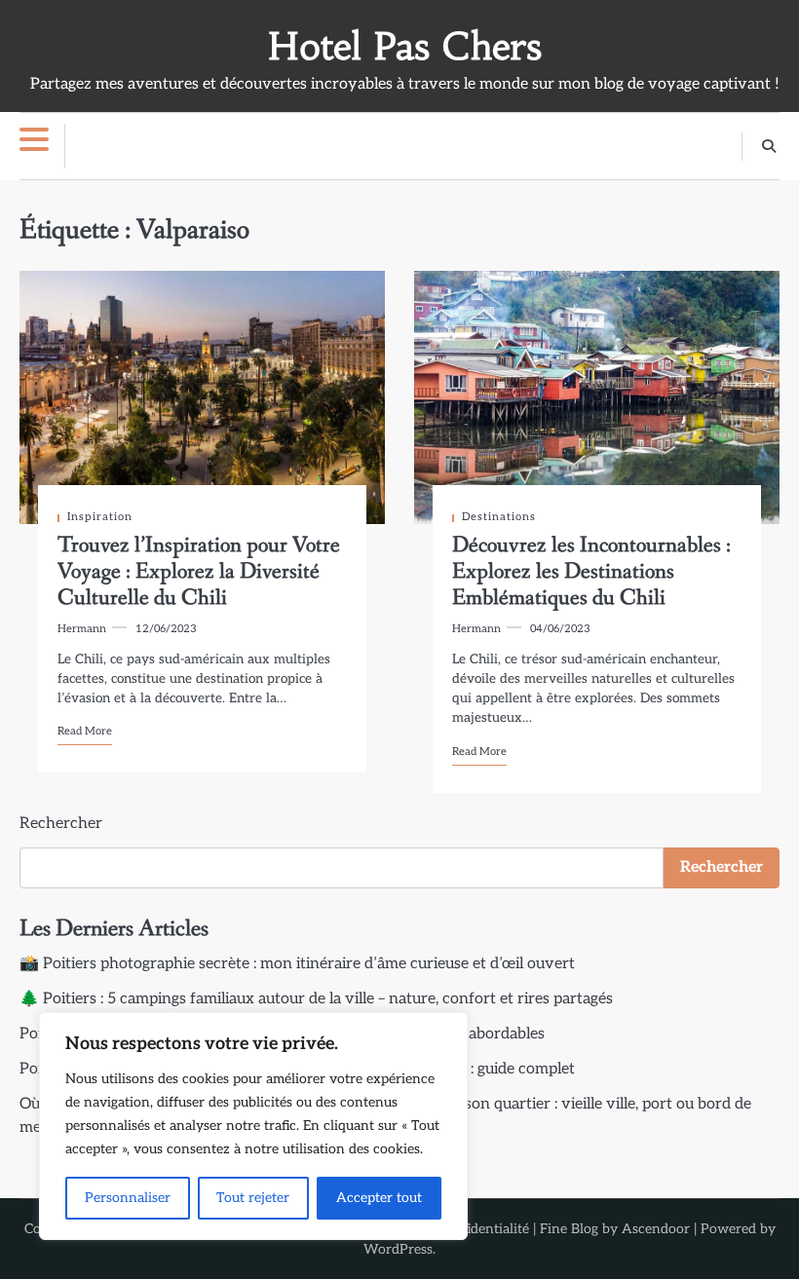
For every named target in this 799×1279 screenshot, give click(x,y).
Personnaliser (128, 1197)
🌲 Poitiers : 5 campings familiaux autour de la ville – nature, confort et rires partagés (316, 999)
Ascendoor (656, 1229)
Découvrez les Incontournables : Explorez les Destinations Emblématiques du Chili (591, 572)
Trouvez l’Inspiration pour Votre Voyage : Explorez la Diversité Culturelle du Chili (198, 572)
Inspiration (100, 516)
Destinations (499, 516)
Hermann (81, 628)
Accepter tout (379, 1197)
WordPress (398, 1249)
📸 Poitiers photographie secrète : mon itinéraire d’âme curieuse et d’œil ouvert (297, 964)
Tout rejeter (252, 1197)
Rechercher (60, 823)
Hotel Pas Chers (405, 46)
